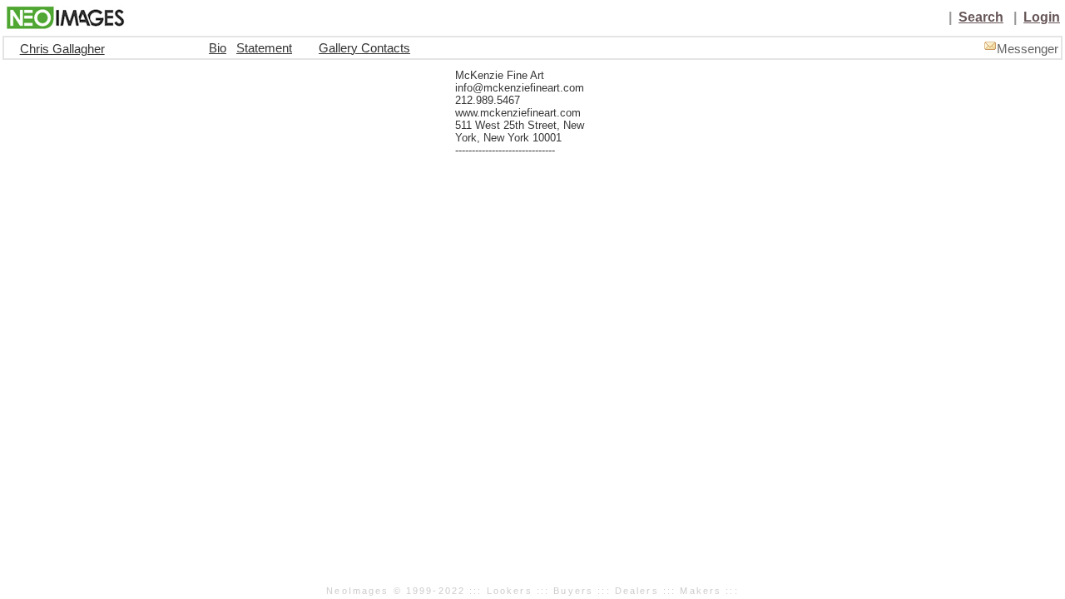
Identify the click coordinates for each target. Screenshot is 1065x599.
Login (1041, 17)
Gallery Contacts (364, 48)
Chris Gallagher (62, 49)
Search (980, 17)
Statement (264, 48)
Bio (217, 48)
